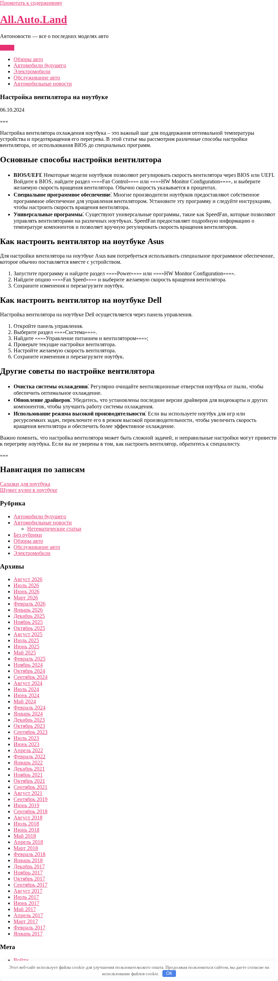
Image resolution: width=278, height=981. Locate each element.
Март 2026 (26, 597)
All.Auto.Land (33, 19)
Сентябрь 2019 (30, 799)
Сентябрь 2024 (30, 677)
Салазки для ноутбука (25, 484)
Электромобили (32, 71)
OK (169, 973)
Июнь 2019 (26, 805)
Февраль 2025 (29, 659)
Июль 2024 (26, 689)
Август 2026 (28, 579)
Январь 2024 (28, 714)
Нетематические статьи (54, 529)
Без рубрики (28, 535)
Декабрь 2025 (29, 616)
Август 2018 (28, 817)
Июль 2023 (26, 738)
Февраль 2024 (29, 707)
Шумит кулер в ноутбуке (28, 490)
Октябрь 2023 (29, 726)
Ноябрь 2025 (28, 622)
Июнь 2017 (26, 903)
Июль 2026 (26, 585)
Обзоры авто (28, 59)
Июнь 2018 (26, 830)
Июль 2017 (26, 897)
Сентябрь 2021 (30, 787)
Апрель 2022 (28, 750)
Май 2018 (25, 836)
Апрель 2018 (28, 842)
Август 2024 (28, 683)
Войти (21, 960)
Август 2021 (28, 793)
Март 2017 (26, 921)
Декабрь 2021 (29, 769)
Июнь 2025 (26, 646)
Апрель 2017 (28, 915)
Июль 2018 (26, 824)
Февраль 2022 (29, 756)
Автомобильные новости (43, 84)
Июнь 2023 (26, 744)
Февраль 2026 (29, 604)
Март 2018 (26, 848)
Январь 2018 (28, 860)
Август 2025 (28, 634)
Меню (7, 48)
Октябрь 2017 (29, 879)
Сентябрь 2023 (30, 732)
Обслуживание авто (37, 77)
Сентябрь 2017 (30, 885)
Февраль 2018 (29, 854)
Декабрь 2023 (29, 720)
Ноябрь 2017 (28, 872)
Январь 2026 (28, 610)
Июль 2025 (26, 640)
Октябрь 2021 (29, 781)
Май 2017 (25, 909)
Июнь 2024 (26, 695)
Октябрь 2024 (29, 671)
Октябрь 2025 (29, 628)
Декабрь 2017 (29, 866)
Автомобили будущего (40, 65)
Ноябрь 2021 (28, 775)
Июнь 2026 (26, 591)
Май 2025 (25, 652)
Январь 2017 (28, 934)
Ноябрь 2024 (28, 665)
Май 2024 (25, 701)
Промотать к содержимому (31, 3)
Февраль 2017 (29, 927)
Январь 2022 (28, 762)
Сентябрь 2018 (30, 811)
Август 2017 (28, 891)
